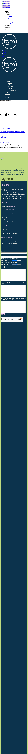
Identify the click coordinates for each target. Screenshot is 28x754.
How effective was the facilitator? (9, 263)
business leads (7, 128)
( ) (6, 260)
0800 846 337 (12, 206)
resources (7, 27)
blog (6, 29)
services (7, 14)
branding (10, 16)
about (6, 79)
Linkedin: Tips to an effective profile (12, 132)
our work (7, 25)
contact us (8, 31)
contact (7, 97)
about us (7, 12)
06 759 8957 (13, 208)
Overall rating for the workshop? (9, 259)
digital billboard (11, 23)
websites (10, 84)
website (10, 18)
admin (3, 137)
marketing (10, 22)
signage (10, 20)
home (6, 11)
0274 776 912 (10, 210)
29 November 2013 (5, 142)
